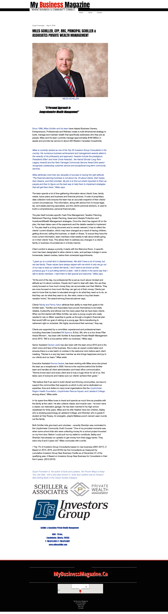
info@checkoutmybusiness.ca (64, 611)
